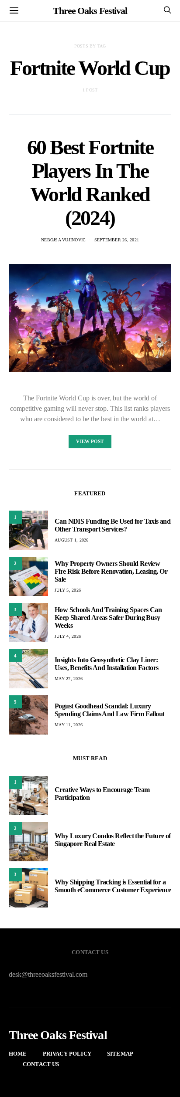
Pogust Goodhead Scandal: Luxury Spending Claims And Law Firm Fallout (109, 710)
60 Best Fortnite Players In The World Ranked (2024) (90, 182)
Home (18, 1053)
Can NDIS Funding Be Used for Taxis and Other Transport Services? (112, 525)
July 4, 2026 (68, 636)
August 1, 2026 (72, 540)
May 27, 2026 (69, 678)
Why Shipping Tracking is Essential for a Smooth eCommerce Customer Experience (113, 886)
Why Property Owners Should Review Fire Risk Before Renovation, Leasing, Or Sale (111, 571)
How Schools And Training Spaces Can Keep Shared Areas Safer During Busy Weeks (108, 617)
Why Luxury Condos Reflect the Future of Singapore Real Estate (113, 839)
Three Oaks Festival (90, 10)
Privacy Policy (67, 1053)
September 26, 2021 (116, 239)
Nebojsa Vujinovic (63, 239)
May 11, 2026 (69, 724)
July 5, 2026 (68, 590)
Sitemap (120, 1053)
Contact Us (41, 1064)
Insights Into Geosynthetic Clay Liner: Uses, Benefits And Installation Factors (107, 663)
